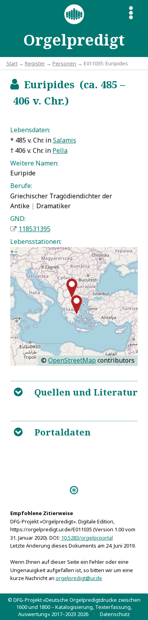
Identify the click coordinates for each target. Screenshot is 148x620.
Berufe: (21, 185)
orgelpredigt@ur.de (79, 578)
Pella (59, 150)
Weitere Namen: (34, 163)
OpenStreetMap (72, 360)
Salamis (64, 140)
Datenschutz (115, 614)
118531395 (35, 228)
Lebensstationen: (36, 241)
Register (35, 63)
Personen (64, 63)
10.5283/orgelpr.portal (87, 537)
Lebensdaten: (30, 130)
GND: (18, 218)
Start (11, 63)
